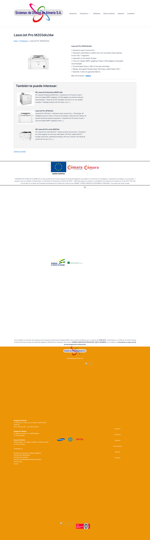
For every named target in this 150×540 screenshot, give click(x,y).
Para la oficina (108, 13)
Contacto (131, 13)
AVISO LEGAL (18, 461)
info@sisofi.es (18, 448)
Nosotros (73, 13)
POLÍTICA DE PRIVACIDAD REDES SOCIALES (27, 459)
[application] (89, 13)
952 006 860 (20, 435)
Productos (84, 13)
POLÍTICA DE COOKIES (21, 457)
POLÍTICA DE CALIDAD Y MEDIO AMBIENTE (27, 453)
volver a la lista (20, 151)
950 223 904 (22, 427)
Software (96, 13)
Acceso (16, 464)
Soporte (121, 13)
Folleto (88, 76)
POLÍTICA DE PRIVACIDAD (22, 455)
